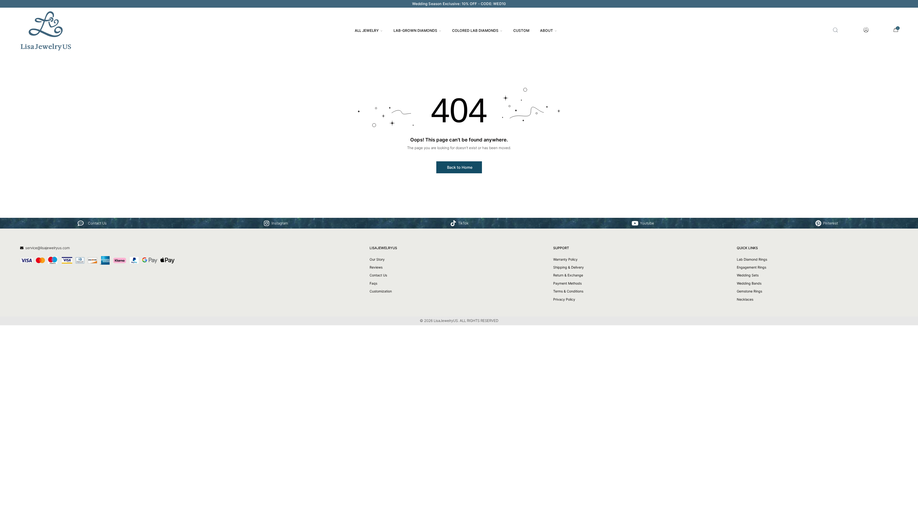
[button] (459, 167)
